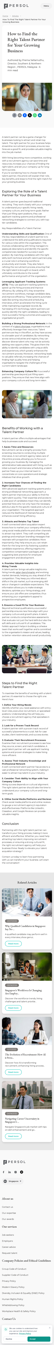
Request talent (9, 1253)
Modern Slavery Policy (13, 1287)
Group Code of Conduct (14, 1269)
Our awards (8, 1219)
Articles (15, 16)
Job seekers (8, 1235)
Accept (33, 1339)
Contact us (7, 1207)
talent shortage (22, 326)
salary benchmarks (25, 572)
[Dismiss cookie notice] (49, 1327)
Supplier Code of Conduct (15, 1275)
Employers (7, 1241)
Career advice (9, 1247)
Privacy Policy (9, 1281)
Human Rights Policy (12, 1299)
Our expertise (9, 1213)
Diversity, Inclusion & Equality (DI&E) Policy (23, 1293)
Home (5, 16)
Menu (46, 6)
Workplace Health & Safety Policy (19, 1311)
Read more (13, 944)
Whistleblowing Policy (13, 1305)
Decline (9, 1339)
